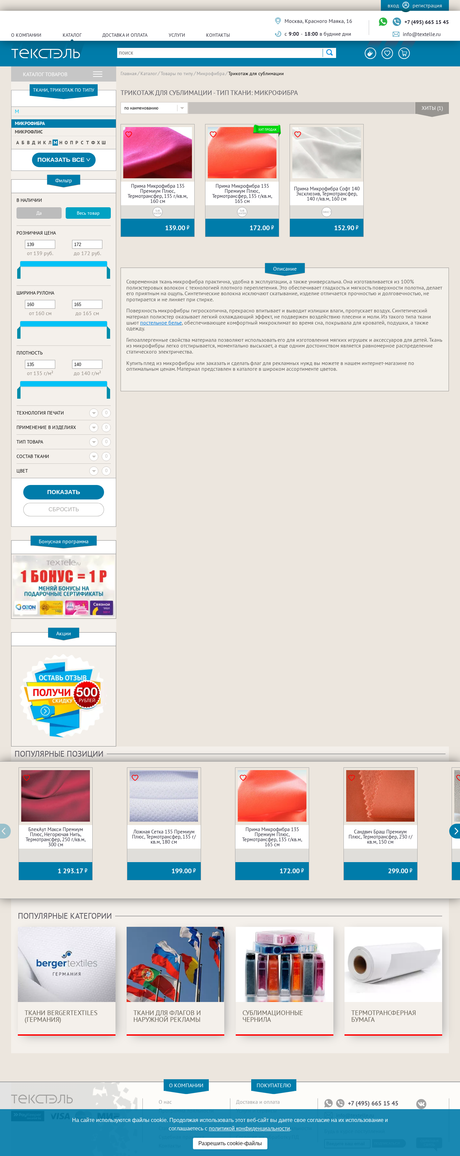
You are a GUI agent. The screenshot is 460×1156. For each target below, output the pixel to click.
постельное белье (161, 322)
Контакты (218, 35)
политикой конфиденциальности (249, 1128)
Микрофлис (29, 132)
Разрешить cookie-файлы (230, 1143)
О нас (165, 1101)
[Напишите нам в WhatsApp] (383, 22)
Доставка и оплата (124, 35)
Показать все (61, 159)
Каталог (72, 35)
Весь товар (88, 213)
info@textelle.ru (422, 34)
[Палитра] (370, 53)
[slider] (19, 274)
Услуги (177, 35)
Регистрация (427, 5)
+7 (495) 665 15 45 (426, 22)
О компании (26, 35)
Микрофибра (30, 123)
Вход (393, 5)
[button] (458, 831)
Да (39, 213)
